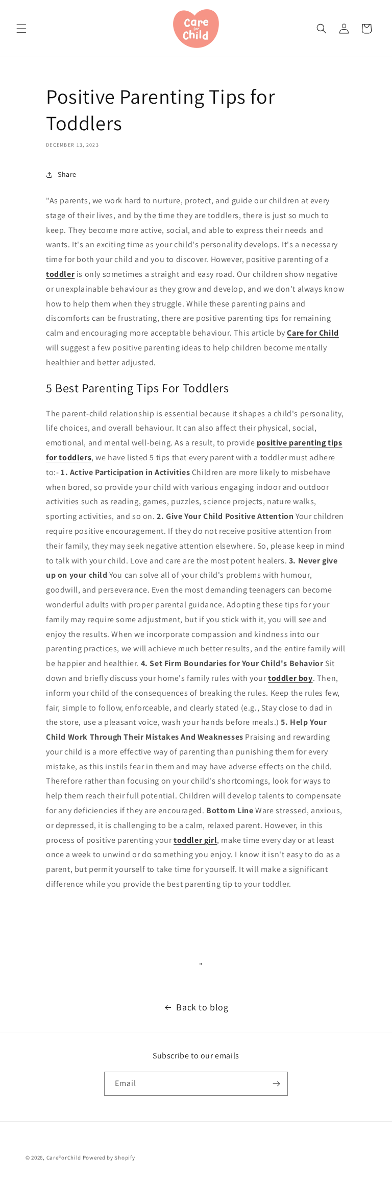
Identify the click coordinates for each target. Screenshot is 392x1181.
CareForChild (63, 1157)
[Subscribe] (276, 1084)
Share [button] (67, 174)
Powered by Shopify (109, 1157)
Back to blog (202, 1007)
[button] (21, 28)
